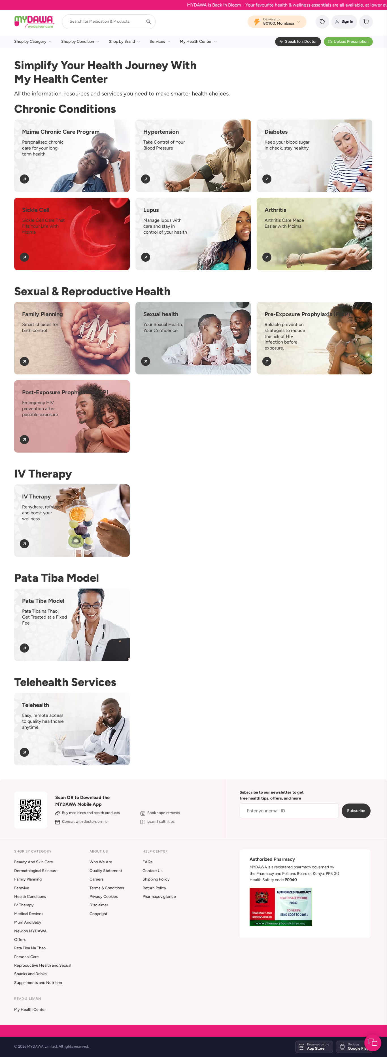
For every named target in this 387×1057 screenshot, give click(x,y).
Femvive (21, 888)
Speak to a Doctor (301, 41)
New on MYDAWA (30, 931)
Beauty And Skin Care (33, 862)
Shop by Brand (122, 41)
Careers (97, 879)
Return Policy (154, 888)
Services (157, 41)
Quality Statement (106, 870)
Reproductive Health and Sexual (42, 965)
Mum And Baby (27, 922)
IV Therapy (24, 905)
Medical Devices (28, 913)
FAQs (148, 862)
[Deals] (322, 22)
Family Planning (28, 879)
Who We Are (101, 862)
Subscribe (356, 810)
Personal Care (26, 956)
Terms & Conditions (107, 888)
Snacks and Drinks (30, 973)
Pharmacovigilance (159, 896)
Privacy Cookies (104, 896)
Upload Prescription (351, 41)
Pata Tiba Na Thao (30, 948)
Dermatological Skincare (36, 870)
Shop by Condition (77, 41)
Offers (20, 939)
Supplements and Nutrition (38, 982)
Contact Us (153, 870)
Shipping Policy (156, 879)
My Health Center (196, 41)
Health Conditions (30, 896)
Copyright (98, 913)
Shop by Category (30, 41)
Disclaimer (99, 905)
